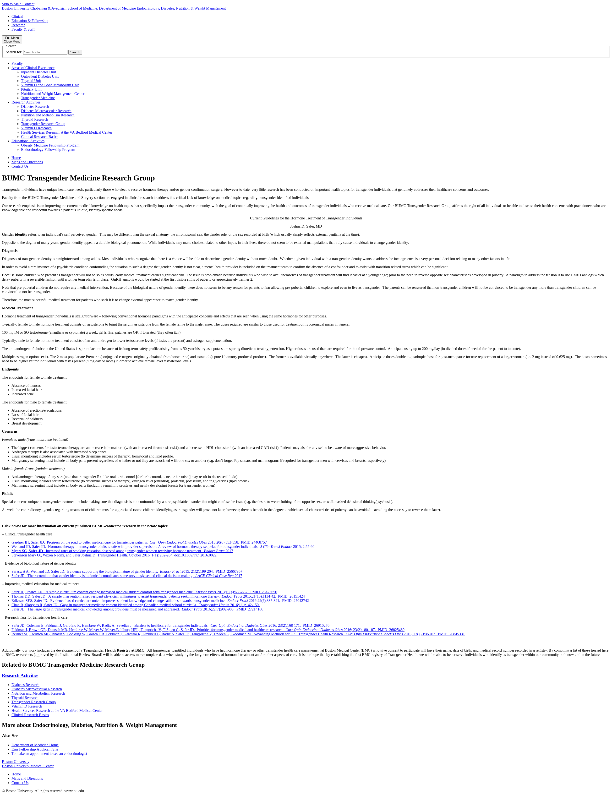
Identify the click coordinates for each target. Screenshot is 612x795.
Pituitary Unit (31, 89)
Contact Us (19, 166)
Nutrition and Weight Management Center (52, 94)
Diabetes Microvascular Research (46, 111)
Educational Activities (27, 141)
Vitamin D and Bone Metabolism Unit (50, 85)
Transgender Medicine (38, 98)
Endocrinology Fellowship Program (48, 149)
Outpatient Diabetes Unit (40, 76)
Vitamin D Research (36, 128)
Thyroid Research (34, 119)
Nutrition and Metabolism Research (48, 115)
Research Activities (25, 102)
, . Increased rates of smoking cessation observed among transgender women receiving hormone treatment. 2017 (122, 551)
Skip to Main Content (18, 4)
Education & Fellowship (29, 21)
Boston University (15, 762)
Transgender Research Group (43, 124)
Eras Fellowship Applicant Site (34, 749)
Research (18, 25)
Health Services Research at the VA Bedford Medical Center (66, 132)
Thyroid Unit (31, 81)
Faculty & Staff (23, 29)
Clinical (17, 16)
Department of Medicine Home (35, 745)
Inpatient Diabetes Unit (38, 72)
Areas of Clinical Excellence (33, 68)
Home (16, 158)
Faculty (17, 63)
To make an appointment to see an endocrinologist (49, 753)
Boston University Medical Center (28, 766)
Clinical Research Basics (39, 137)
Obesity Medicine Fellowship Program (50, 145)
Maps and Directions (27, 162)
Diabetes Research (35, 106)
